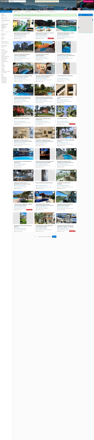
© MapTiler (86, 32)
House (4, 25)
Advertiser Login (79, 1)
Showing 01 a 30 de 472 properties (44, 236)
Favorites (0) (63, 1)
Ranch (4, 28)
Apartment (5, 26)
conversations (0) (71, 1)
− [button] (79, 19)
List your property (87, 1)
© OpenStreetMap (90, 32)
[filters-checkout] (2, 18)
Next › (54, 236)
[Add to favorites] (32, 21)
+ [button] (79, 17)
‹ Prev (35, 236)
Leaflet (83, 32)
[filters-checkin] (2, 15)
